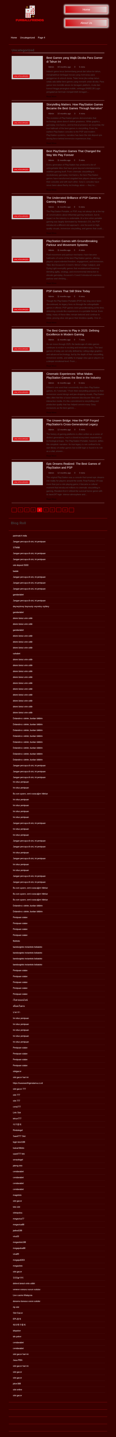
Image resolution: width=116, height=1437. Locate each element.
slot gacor (17, 1201)
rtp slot (16, 1307)
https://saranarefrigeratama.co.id (28, 1083)
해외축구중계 (19, 1324)
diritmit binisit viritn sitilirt (24, 1283)
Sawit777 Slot (19, 1136)
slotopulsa (17, 1212)
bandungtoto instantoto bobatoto (27, 947)
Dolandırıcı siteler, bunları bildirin (28, 718)
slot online (17, 1389)
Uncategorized (21, 76)
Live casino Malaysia (22, 1295)
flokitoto (16, 941)
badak (16, 571)
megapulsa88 (19, 1248)
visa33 (16, 1236)
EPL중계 (17, 1319)
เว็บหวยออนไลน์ (20, 1000)
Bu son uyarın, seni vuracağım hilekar (30, 793)
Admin (51, 67)
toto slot (16, 1207)
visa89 (16, 1254)
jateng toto (17, 1165)
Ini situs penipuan (21, 782)
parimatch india (20, 535)
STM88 (16, 547)
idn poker (17, 1336)
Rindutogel (18, 1130)
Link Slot (17, 1112)
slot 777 (16, 1095)
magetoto (17, 1195)
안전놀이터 (18, 1277)
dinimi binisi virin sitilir (23, 618)
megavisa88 (18, 1224)
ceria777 (17, 1106)
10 (65, 510)
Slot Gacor (18, 1313)
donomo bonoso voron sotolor (26, 1301)
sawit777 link (19, 1154)
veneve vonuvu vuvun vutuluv (26, 1289)
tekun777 (17, 1118)
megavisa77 (18, 1218)
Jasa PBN (17, 1360)
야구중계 (17, 1124)
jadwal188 (17, 1230)
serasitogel (18, 1159)
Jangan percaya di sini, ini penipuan (29, 541)
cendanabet (18, 1171)
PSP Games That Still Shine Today (68, 291)
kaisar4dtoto (18, 1148)
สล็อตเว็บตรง (19, 1006)
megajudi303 (19, 1260)
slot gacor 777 (19, 1089)
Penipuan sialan (20, 917)
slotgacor (17, 1071)
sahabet (16, 653)
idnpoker (17, 1330)
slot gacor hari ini (20, 1077)
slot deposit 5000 (20, 565)
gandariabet (18, 594)
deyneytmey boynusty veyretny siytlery (31, 606)
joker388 (17, 1383)
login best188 (19, 1142)
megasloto (17, 1266)
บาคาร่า (16, 1012)
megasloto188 (19, 1242)
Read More (51, 96)
